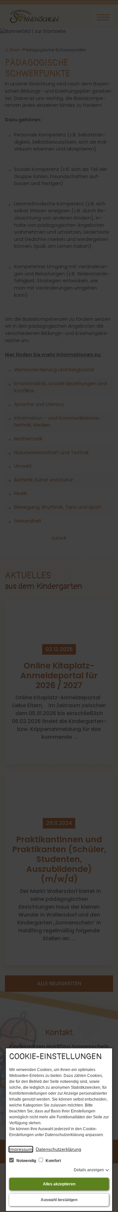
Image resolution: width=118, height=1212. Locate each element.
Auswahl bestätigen (59, 1200)
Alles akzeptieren (59, 1184)
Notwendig (26, 1160)
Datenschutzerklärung (58, 1149)
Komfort (53, 1160)
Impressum (20, 1149)
